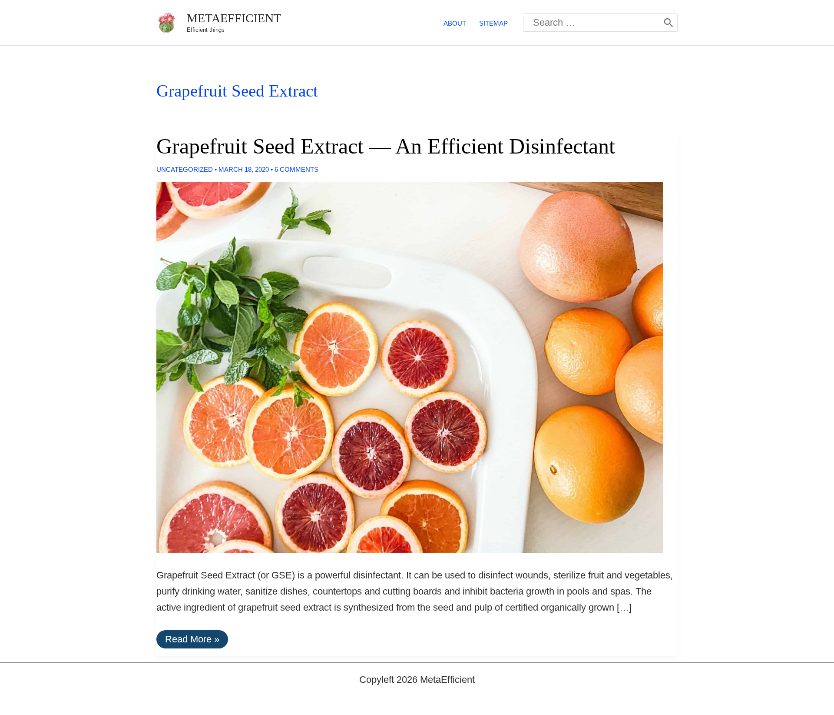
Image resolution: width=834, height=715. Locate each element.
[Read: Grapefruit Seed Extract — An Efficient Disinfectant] (402, 366)
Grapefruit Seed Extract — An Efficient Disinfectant (385, 146)
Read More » (192, 640)
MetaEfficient (234, 18)
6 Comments (296, 169)
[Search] (668, 22)
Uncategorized (184, 169)
